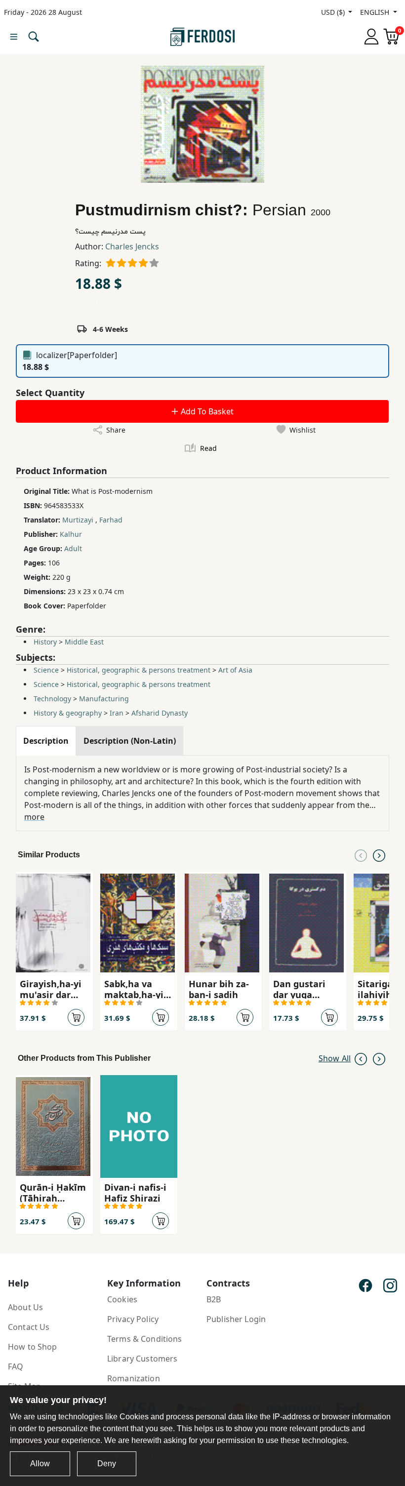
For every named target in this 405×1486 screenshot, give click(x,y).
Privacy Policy (133, 1319)
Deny (106, 1463)
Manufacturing (104, 698)
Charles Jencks (132, 246)
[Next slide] (379, 855)
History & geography (68, 713)
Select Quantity (50, 393)
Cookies (122, 1299)
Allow (40, 1463)
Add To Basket (206, 411)
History (45, 641)
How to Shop (32, 1346)
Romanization (133, 1378)
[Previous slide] (361, 855)
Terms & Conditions (144, 1338)
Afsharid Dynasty (159, 713)
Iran (116, 713)
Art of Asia (235, 670)
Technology (52, 698)
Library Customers (142, 1358)
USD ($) (334, 12)
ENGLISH (375, 12)
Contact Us (28, 1327)
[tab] (46, 741)
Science (46, 670)
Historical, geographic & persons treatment (138, 670)
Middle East (84, 641)
